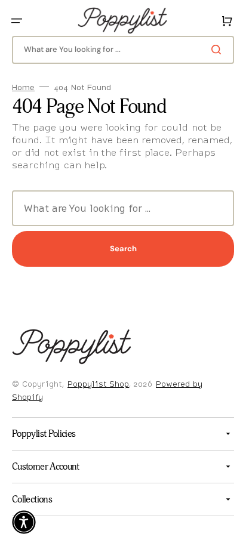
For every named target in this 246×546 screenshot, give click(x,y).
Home (23, 87)
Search (118, 248)
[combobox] (118, 50)
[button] (17, 21)
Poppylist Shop (98, 383)
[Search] (209, 49)
